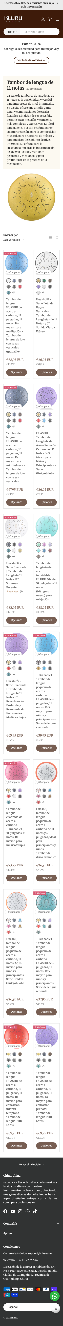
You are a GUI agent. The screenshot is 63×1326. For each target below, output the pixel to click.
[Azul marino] (14, 281)
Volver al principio (30, 1164)
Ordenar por (10, 234)
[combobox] (31, 31)
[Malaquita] (9, 293)
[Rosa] (38, 796)
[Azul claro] (38, 551)
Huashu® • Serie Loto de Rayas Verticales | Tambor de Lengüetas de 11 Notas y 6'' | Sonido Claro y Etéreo (46, 315)
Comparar (14, 272)
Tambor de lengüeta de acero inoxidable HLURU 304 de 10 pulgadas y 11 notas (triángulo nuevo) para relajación (46, 581)
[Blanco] (38, 293)
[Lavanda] (38, 287)
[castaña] (38, 557)
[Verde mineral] (38, 427)
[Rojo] (20, 287)
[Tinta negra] (50, 420)
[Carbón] (9, 287)
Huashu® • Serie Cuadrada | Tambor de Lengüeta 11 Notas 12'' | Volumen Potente (16, 575)
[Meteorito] (14, 287)
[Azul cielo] (44, 420)
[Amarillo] (38, 668)
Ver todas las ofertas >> (31, 60)
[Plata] (44, 287)
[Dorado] (20, 551)
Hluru (14, 1317)
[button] (50, 19)
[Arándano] (44, 551)
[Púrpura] (44, 545)
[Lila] (50, 545)
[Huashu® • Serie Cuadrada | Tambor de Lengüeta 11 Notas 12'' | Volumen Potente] (17, 527)
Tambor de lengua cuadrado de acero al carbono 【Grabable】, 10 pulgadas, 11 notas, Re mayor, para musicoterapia (15, 827)
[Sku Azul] (50, 790)
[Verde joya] (44, 281)
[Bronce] (20, 281)
